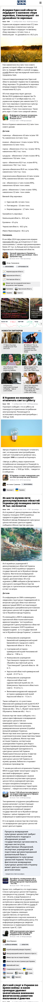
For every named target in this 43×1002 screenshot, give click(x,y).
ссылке (32, 904)
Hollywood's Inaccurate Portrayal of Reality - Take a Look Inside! (10, 388)
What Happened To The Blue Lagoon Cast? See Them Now (31, 368)
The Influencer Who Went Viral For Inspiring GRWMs (10, 368)
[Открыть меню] (40, 3)
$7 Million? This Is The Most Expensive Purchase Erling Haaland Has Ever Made (31, 348)
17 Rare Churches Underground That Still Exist (10, 346)
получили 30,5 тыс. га (11, 242)
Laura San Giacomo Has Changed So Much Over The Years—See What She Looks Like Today (31, 388)
